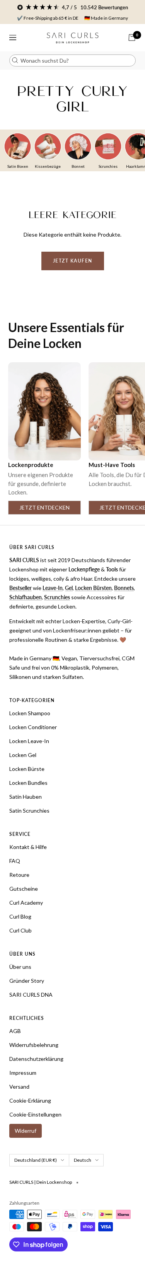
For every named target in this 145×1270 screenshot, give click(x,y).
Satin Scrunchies (29, 810)
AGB (15, 1031)
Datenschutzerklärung (36, 1058)
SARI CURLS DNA (31, 994)
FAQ (14, 860)
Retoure (19, 874)
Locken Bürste (26, 768)
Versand (19, 1086)
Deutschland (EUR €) (35, 1160)
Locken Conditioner (33, 727)
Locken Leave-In (29, 741)
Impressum (22, 1072)
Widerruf (25, 1130)
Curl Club (20, 930)
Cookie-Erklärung (30, 1100)
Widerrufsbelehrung (33, 1045)
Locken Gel (22, 755)
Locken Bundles (28, 782)
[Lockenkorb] (132, 37)
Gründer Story (26, 980)
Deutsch (82, 1160)
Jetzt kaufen (72, 261)
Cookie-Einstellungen (35, 1114)
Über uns (20, 966)
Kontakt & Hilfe (28, 847)
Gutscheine (23, 888)
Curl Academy (26, 902)
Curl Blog (20, 916)
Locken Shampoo (29, 713)
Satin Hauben (25, 796)
